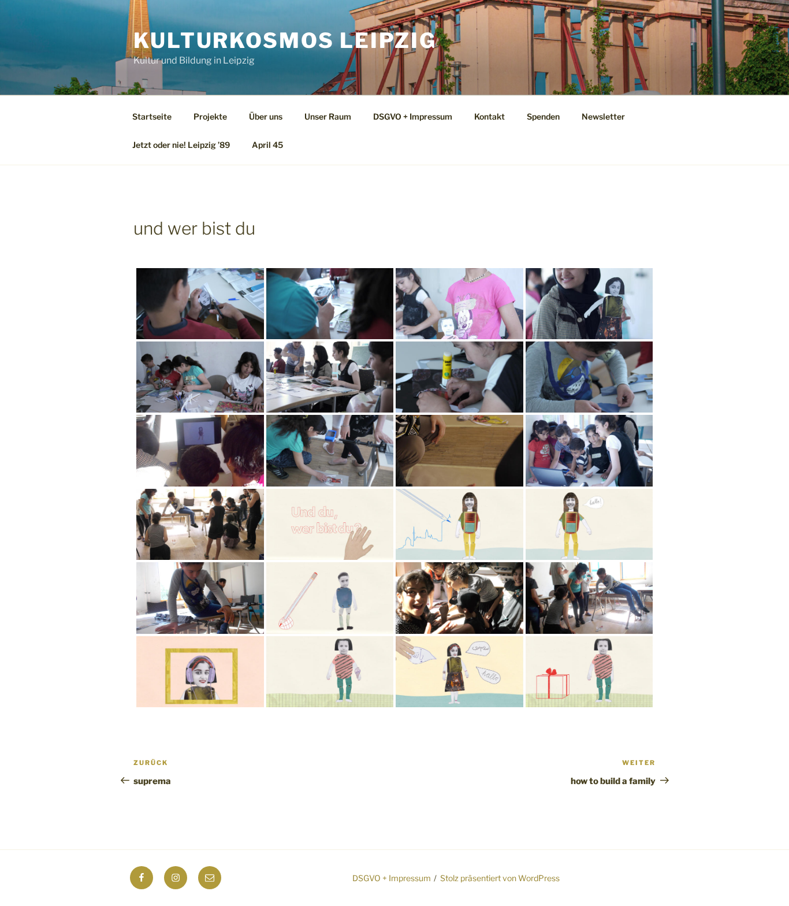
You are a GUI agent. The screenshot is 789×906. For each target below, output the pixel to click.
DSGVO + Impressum (412, 116)
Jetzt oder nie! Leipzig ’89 (181, 145)
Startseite (152, 116)
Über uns (265, 116)
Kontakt (489, 116)
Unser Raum (327, 116)
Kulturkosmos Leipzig (285, 40)
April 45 (267, 145)
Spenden (543, 116)
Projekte (210, 116)
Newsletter (603, 116)
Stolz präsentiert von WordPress (500, 878)
